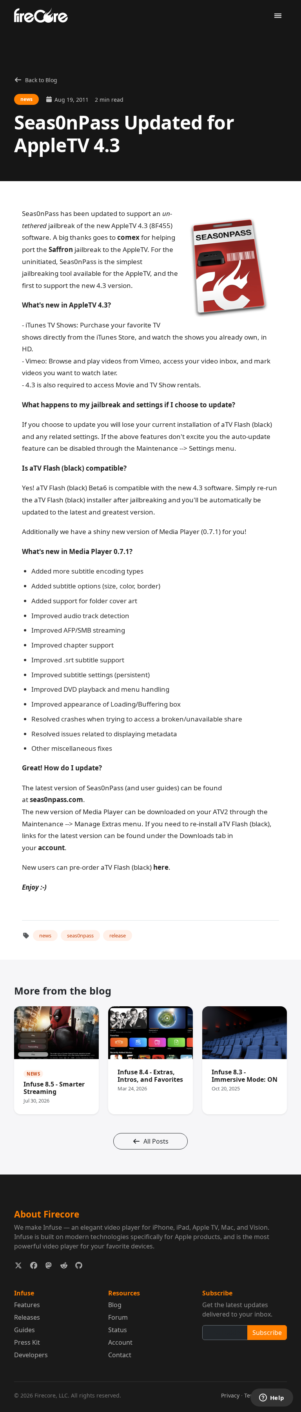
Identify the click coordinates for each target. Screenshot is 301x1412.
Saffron (61, 249)
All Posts (156, 1141)
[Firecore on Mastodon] (48, 1265)
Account (120, 1342)
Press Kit (27, 1342)
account (51, 847)
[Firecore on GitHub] (78, 1265)
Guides (24, 1330)
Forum (118, 1317)
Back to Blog (41, 80)
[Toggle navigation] (278, 16)
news (45, 935)
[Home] (44, 14)
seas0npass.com (56, 799)
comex (128, 237)
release (117, 935)
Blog (114, 1304)
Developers (31, 1355)
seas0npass (80, 935)
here (161, 867)
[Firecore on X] (18, 1265)
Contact (119, 1355)
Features (27, 1304)
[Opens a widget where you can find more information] (271, 1398)
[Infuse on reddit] (64, 1265)
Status (117, 1330)
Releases (27, 1317)
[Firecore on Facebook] (33, 1265)
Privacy (230, 1395)
